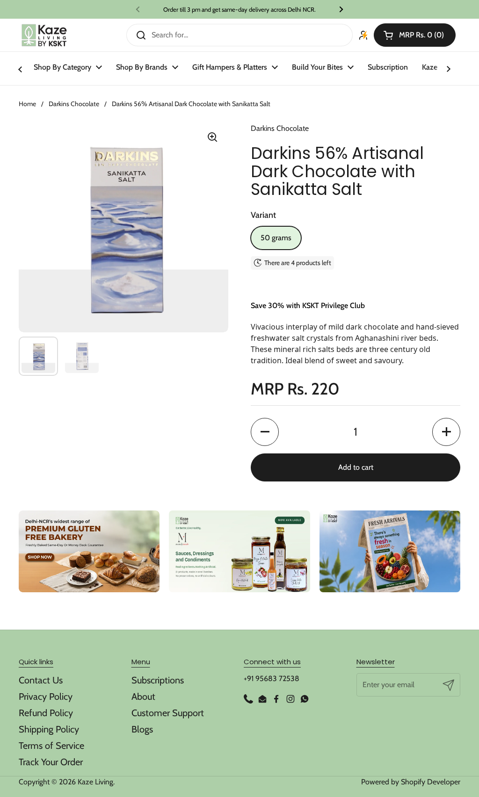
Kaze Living (95, 781)
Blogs (142, 729)
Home (27, 104)
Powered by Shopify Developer (410, 781)
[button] (415, 35)
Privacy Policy (46, 696)
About (143, 696)
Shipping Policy (49, 729)
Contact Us (41, 680)
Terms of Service (51, 745)
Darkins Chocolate (74, 104)
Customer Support (167, 712)
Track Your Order (51, 762)
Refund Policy (46, 712)
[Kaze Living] (44, 35)
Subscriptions (157, 680)
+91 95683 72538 (271, 678)
